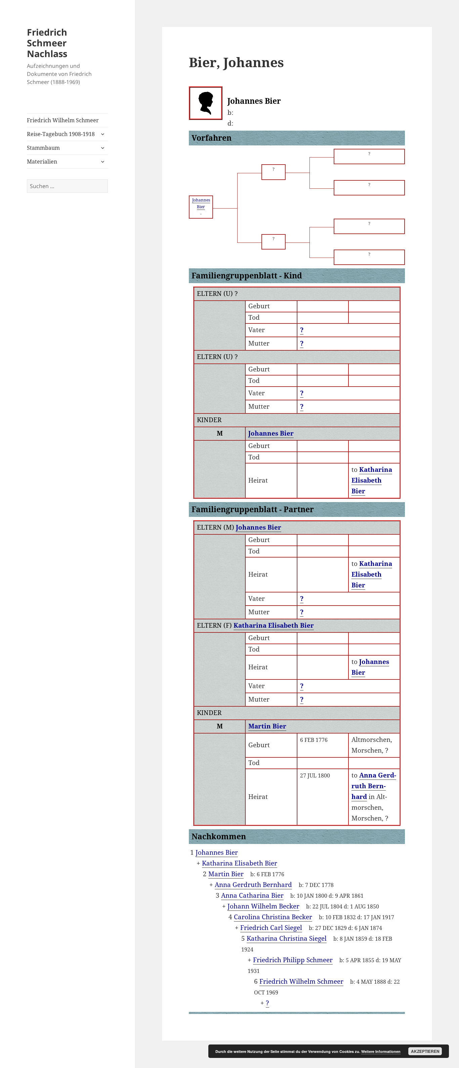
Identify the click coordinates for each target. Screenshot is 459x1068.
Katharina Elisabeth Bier (274, 625)
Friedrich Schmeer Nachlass (47, 43)
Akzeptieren (425, 1051)
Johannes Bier (271, 433)
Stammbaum (43, 147)
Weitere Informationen (381, 1051)
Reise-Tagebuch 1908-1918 (61, 134)
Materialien (42, 161)
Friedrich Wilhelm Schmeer (63, 120)
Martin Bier (267, 726)
